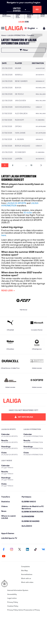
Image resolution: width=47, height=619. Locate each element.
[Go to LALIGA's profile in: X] (19, 549)
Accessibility (12, 594)
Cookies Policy (12, 606)
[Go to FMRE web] (10, 583)
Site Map (24, 570)
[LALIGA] (14, 28)
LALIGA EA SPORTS (16, 203)
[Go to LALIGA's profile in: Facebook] (3, 549)
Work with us (26, 578)
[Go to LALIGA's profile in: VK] (43, 549)
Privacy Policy (12, 602)
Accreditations (26, 574)
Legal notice (12, 598)
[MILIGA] (43, 28)
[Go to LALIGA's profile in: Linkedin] (27, 549)
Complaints (25, 566)
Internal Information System (17, 590)
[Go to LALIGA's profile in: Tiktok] (35, 549)
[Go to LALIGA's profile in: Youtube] (3, 556)
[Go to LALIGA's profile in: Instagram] (11, 549)
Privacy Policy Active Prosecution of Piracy (23, 610)
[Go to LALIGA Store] (23, 22)
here (3, 235)
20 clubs (28, 213)
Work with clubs (27, 582)
